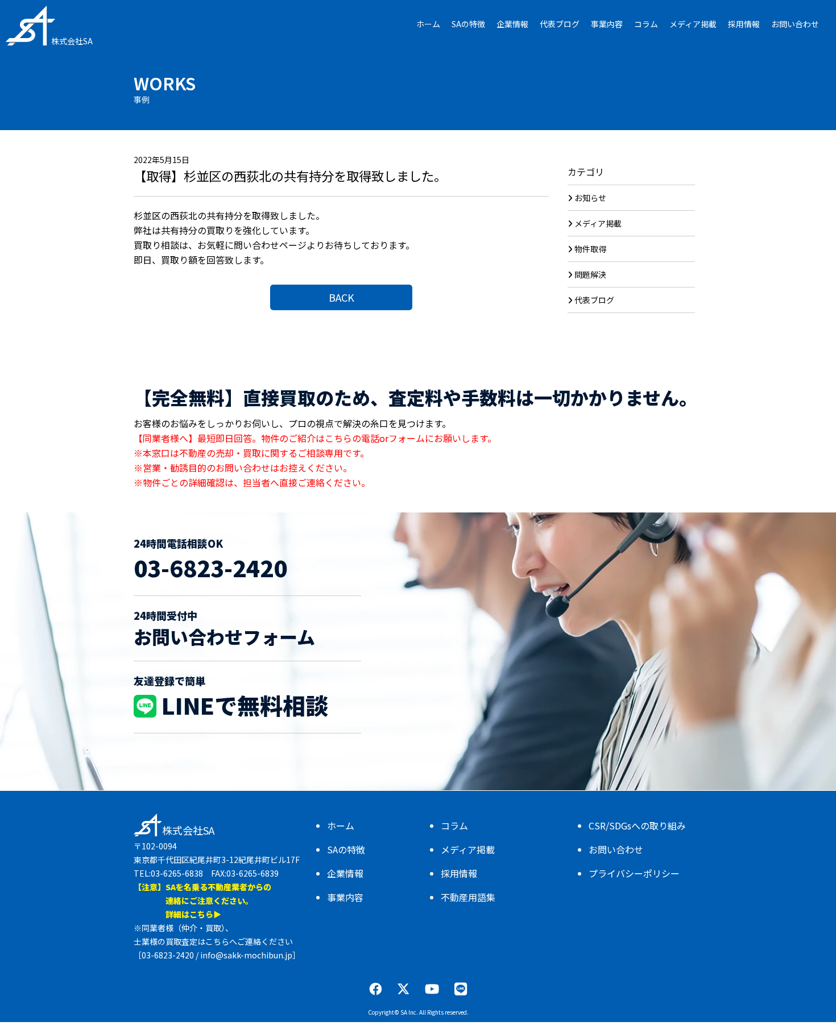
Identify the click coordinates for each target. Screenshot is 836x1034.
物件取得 (590, 249)
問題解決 (590, 274)
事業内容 (345, 897)
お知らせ (590, 197)
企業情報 (345, 873)
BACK (341, 297)
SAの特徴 (346, 849)
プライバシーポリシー (634, 873)
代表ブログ (594, 300)
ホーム (340, 825)
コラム (454, 825)
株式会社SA (72, 41)
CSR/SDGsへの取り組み (637, 825)
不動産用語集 (468, 897)
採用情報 (459, 873)
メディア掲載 (598, 223)
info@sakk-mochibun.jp (246, 955)
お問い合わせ (616, 849)
